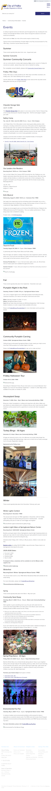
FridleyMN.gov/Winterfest (27, 581)
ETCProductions (17, 215)
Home (4, 21)
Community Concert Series (35, 68)
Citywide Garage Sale (11, 111)
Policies (40, 755)
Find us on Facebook (19, 750)
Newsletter (29, 750)
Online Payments (30, 754)
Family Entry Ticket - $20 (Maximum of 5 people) (16, 677)
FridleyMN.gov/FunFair (29, 724)
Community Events (31, 759)
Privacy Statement (17, 786)
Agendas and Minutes (31, 757)
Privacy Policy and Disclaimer (43, 753)
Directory (40, 757)
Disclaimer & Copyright (7, 786)
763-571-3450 (6, 760)
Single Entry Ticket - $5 (10, 675)
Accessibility (41, 750)
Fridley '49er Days (21, 79)
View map (4, 757)
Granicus (47, 786)
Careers (28, 755)
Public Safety (29, 752)
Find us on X (17, 752)
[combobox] (42, 1)
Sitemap (24, 786)
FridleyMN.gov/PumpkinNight (17, 308)
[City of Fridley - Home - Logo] (11, 7)
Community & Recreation (14, 21)
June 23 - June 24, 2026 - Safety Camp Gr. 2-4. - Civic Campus (19, 141)
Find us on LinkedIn (19, 754)
